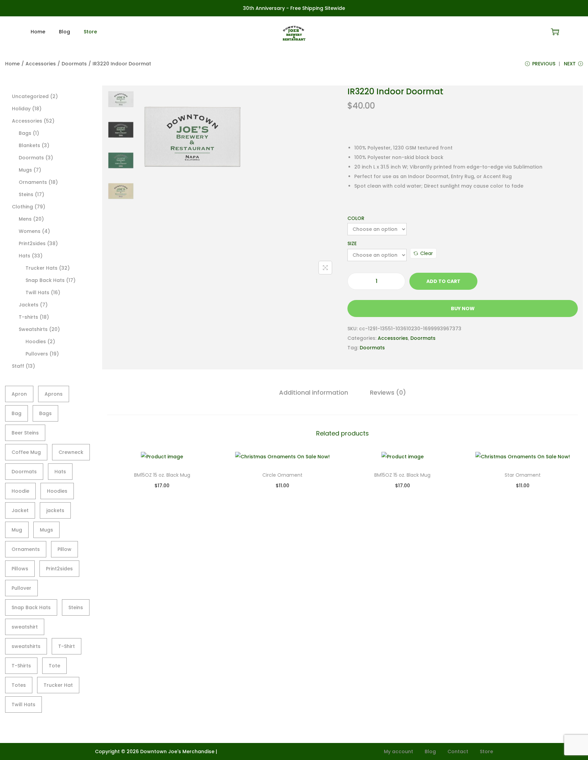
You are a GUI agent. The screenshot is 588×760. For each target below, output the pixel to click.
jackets (55, 510)
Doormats (74, 63)
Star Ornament (523, 475)
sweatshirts (26, 646)
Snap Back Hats (31, 607)
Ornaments (26, 549)
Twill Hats (23, 704)
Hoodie (20, 491)
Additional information (313, 392)
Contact (457, 751)
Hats (60, 471)
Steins (75, 607)
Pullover (21, 588)
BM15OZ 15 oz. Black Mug (162, 475)
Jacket (20, 510)
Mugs (46, 529)
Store (486, 751)
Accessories (41, 63)
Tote (54, 665)
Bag (16, 413)
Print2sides (59, 568)
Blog (430, 751)
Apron (19, 394)
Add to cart (443, 281)
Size (352, 243)
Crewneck (71, 452)
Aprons (54, 394)
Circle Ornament (282, 475)
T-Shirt (66, 646)
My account (398, 751)
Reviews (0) (388, 392)
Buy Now (463, 308)
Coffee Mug (26, 452)
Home (12, 63)
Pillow (64, 549)
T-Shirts (21, 665)
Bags (45, 413)
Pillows (20, 568)
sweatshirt (25, 626)
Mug (17, 529)
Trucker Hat (58, 685)
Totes (19, 685)
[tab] (313, 392)
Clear (426, 253)
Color (355, 218)
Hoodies (57, 491)
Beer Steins (25, 432)
